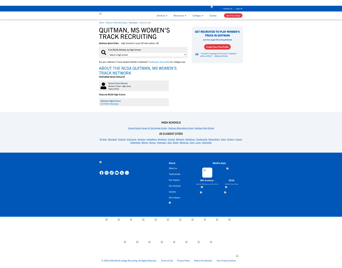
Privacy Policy (183, 260)
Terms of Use (167, 260)
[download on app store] (207, 188)
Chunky (171, 139)
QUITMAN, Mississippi (109, 104)
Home (101, 22)
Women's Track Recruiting (116, 22)
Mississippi (133, 22)
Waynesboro (214, 139)
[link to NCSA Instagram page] (107, 173)
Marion (145, 142)
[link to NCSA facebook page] (102, 173)
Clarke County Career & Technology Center (147, 128)
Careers (172, 191)
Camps (213, 15)
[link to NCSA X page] (122, 173)
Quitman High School (111, 100)
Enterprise (131, 139)
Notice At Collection (203, 260)
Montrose (184, 142)
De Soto (103, 139)
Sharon (152, 142)
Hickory (230, 139)
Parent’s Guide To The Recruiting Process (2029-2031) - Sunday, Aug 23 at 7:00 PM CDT (162, 2)
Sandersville (201, 139)
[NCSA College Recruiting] (110, 15)
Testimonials (174, 174)
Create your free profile (159, 61)
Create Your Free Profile (217, 47)
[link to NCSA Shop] (215, 8)
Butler (176, 142)
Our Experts (174, 180)
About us (173, 168)
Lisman (238, 139)
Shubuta (141, 139)
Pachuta (122, 139)
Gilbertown (135, 142)
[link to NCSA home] (114, 165)
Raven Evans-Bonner (118, 83)
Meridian (180, 139)
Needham (162, 139)
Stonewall (112, 139)
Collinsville (207, 142)
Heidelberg (151, 139)
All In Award (174, 197)
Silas (169, 142)
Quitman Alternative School (180, 128)
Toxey (223, 139)
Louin (198, 142)
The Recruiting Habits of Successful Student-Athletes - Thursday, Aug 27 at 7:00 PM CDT (245, 2)
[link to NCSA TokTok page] (112, 173)
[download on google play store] (207, 193)
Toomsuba (161, 142)
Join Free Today (233, 15)
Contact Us (227, 8)
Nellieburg (190, 139)
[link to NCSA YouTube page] (117, 173)
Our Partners (175, 185)
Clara (192, 142)
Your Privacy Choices (226, 260)
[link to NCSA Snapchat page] (127, 173)
